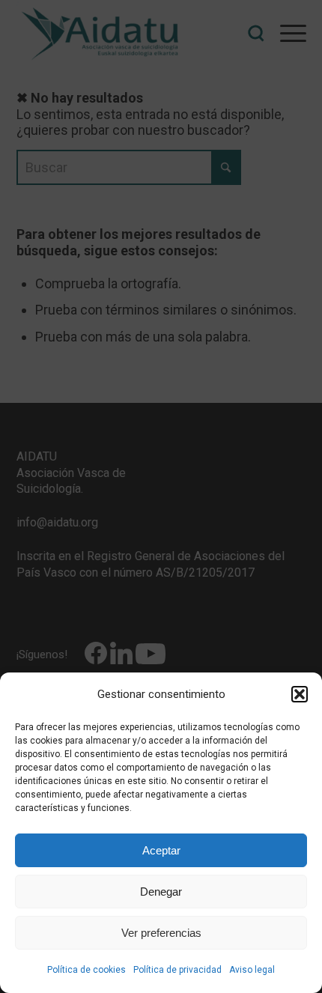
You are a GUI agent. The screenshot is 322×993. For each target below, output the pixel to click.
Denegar (161, 891)
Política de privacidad (177, 970)
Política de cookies (86, 970)
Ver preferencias (161, 932)
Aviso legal (252, 970)
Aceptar (161, 850)
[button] (299, 694)
